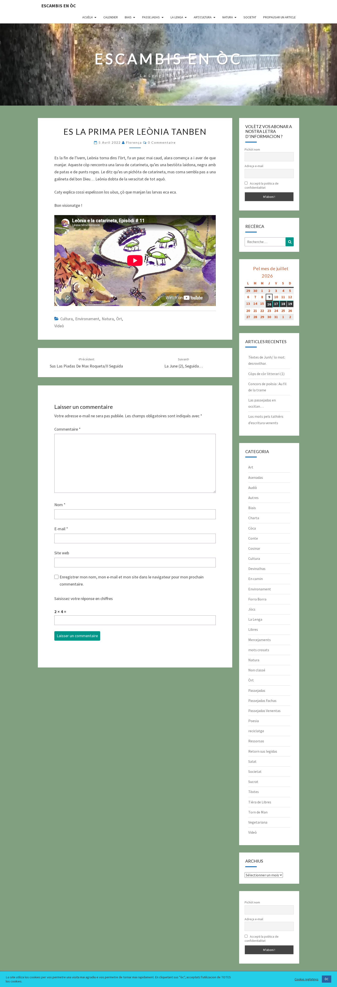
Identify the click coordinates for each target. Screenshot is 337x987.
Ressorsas (256, 741)
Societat (249, 17)
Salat (252, 761)
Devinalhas (256, 568)
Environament (87, 318)
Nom (60, 504)
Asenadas (255, 477)
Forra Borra (257, 599)
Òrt (119, 318)
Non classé (256, 670)
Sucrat (253, 781)
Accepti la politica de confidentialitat (262, 185)
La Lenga (177, 17)
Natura (227, 17)
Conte (253, 538)
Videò (59, 325)
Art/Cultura (203, 17)
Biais (128, 17)
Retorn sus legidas (262, 751)
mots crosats (258, 650)
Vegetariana (257, 822)
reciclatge (256, 731)
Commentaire (67, 429)
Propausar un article (279, 17)
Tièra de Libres (259, 802)
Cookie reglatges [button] (306, 979)
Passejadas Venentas (264, 710)
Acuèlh (87, 17)
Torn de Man (258, 812)
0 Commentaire (162, 142)
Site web (61, 552)
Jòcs (251, 609)
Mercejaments (259, 639)
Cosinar (254, 548)
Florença (134, 142)
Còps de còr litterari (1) (266, 373)
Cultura (66, 318)
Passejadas (151, 17)
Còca (252, 528)
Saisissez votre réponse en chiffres (83, 598)
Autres (253, 497)
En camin (255, 578)
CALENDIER (110, 17)
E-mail (61, 528)
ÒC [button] (327, 979)
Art (250, 467)
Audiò (252, 487)
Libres (253, 629)
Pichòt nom (252, 149)
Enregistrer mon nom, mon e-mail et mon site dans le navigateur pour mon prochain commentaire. (132, 580)
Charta (253, 518)
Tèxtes (253, 791)
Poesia (253, 720)
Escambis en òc (58, 5)
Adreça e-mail (254, 166)
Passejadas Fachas (262, 700)
